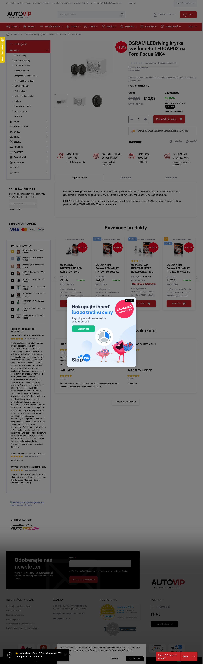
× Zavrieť (129, 300)
